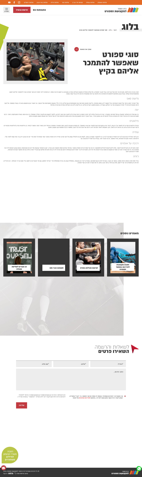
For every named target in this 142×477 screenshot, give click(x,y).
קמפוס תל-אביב (77, 2)
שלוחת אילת (55, 2)
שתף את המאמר (85, 49)
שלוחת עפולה (90, 2)
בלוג (110, 30)
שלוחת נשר (65, 2)
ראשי (115, 30)
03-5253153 (39, 9)
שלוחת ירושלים (28, 2)
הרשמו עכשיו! (22, 10)
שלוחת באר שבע (42, 2)
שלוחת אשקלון (102, 2)
